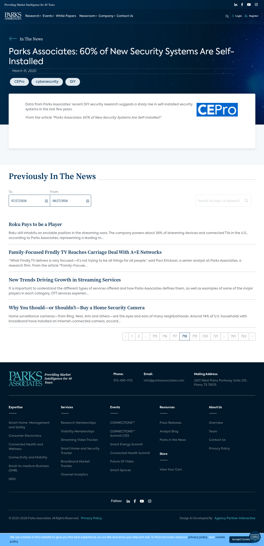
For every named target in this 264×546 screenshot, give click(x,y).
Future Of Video (122, 461)
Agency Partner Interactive (234, 518)
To (10, 192)
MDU (12, 479)
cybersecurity (47, 82)
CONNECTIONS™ (122, 422)
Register (253, 16)
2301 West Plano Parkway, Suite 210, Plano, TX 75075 (220, 383)
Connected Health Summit (130, 453)
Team (213, 431)
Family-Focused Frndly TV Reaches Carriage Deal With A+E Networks (85, 252)
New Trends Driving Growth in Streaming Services (65, 279)
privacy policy (198, 537)
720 (205, 336)
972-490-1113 (122, 380)
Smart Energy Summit (126, 444)
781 (233, 336)
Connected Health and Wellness (26, 447)
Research (32, 16)
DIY (72, 82)
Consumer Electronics (25, 435)
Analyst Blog (169, 431)
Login (238, 16)
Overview (216, 422)
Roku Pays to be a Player (35, 224)
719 (194, 336)
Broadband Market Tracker (75, 464)
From (54, 192)
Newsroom (87, 16)
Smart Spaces (120, 470)
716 (164, 336)
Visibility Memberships (77, 431)
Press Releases (171, 422)
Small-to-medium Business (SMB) (29, 468)
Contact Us (125, 16)
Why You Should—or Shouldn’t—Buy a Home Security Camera (77, 307)
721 (215, 336)
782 (243, 336)
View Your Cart (171, 469)
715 (154, 336)
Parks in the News (173, 440)
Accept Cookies (241, 539)
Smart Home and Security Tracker (80, 451)
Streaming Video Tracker (79, 440)
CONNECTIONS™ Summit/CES (122, 434)
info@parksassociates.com (164, 380)
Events (48, 16)
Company (106, 16)
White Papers (66, 16)
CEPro (19, 82)
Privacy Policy (219, 448)
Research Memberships (78, 422)
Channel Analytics (74, 474)
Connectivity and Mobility (28, 457)
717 (174, 336)
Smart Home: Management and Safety (29, 425)
